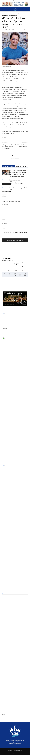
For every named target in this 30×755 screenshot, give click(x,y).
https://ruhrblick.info (15, 158)
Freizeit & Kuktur (8, 13)
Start (2, 13)
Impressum (10, 750)
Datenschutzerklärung (18, 750)
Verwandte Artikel (8, 166)
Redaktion (6, 29)
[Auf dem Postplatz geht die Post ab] (6, 189)
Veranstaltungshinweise (18, 13)
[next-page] (5, 196)
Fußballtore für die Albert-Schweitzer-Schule (21, 145)
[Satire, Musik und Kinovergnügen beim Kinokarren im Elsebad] (6, 182)
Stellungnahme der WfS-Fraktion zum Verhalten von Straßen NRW (8, 146)
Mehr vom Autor (21, 166)
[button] (2, 9)
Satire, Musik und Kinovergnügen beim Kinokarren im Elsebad (16, 181)
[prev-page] (3, 196)
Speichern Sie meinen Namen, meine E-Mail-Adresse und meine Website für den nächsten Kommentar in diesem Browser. (15, 234)
